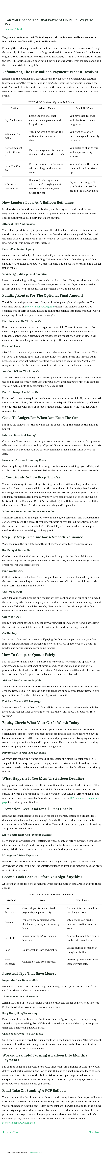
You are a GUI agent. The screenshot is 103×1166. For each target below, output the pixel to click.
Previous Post (9, 1132)
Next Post (96, 1132)
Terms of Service (35, 1152)
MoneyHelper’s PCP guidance (18, 1122)
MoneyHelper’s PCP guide (39, 306)
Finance (9, 29)
